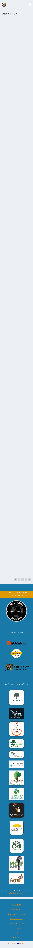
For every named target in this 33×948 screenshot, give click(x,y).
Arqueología (22, 460)
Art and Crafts (23, 511)
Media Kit (16, 928)
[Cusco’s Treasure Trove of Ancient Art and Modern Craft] (16, 491)
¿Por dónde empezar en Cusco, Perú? (15, 364)
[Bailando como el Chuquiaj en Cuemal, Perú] (16, 27)
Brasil (4, 321)
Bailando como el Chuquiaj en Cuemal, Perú (16, 40)
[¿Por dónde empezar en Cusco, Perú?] (16, 349)
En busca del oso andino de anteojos (15, 225)
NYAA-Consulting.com (16, 893)
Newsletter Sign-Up (17, 914)
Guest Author (8, 272)
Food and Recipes (24, 559)
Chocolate (21, 186)
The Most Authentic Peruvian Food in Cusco (15, 555)
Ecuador (21, 229)
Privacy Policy (16, 919)
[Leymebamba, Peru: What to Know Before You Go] (16, 123)
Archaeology (22, 95)
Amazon (21, 319)
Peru (14, 96)
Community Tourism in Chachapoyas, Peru (14, 269)
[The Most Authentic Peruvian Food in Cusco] (16, 541)
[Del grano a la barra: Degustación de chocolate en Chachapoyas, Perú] (16, 167)
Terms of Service (16, 923)
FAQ (16, 933)
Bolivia (25, 319)
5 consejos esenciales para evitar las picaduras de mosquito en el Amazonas (16, 314)
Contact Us (16, 909)
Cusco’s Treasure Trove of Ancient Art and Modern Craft (15, 507)
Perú (20, 43)
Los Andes (26, 229)
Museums (5, 512)
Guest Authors (6, 273)
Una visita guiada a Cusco (16, 458)
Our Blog (16, 937)
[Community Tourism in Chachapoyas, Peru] (16, 256)
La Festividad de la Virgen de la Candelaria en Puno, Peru (16, 409)
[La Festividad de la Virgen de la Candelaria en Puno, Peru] (16, 395)
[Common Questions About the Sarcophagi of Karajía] (16, 79)
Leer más (8, 64)
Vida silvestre (9, 230)
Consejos (14, 321)
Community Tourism (8, 96)
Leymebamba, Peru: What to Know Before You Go (15, 135)
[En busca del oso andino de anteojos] (16, 213)
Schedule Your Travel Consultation (16, 594)
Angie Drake (8, 43)
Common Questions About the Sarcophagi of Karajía (16, 92)
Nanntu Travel (8, 413)
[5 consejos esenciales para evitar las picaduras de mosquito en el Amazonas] (16, 299)
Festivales (21, 413)
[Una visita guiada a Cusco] (16, 444)
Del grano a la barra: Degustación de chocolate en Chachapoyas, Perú (14, 181)
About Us (16, 905)
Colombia (9, 321)
